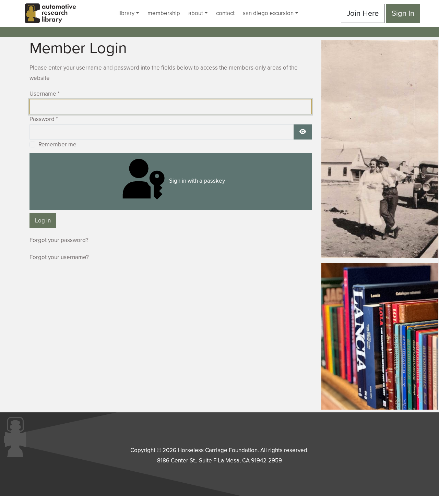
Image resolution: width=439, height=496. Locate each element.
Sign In (403, 13)
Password (43, 119)
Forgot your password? (58, 240)
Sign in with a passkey (196, 180)
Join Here (363, 13)
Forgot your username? (59, 257)
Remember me (57, 144)
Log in (43, 220)
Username (44, 93)
